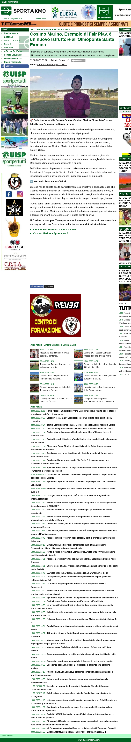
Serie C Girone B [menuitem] (12, 40)
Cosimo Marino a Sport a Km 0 (50, 233)
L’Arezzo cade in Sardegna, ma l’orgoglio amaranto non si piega (77, 573)
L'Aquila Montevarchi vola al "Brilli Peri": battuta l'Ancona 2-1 (76, 732)
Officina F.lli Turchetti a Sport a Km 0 (54, 229)
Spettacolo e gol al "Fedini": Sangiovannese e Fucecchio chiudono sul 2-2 (82, 598)
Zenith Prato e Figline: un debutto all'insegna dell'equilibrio (75, 601)
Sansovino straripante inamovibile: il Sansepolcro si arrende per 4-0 (80, 661)
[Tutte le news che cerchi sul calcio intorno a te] (23, 11)
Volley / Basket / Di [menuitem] (13, 58)
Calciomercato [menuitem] (11, 33)
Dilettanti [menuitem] (8, 47)
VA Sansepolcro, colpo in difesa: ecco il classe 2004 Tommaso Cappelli (81, 728)
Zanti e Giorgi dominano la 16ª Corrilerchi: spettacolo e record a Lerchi (81, 425)
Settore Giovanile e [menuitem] (13, 55)
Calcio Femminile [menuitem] (12, 62)
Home (5, 29)
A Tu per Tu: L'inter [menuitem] (13, 51)
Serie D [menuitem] (7, 44)
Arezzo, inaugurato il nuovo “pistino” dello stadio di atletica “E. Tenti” (80, 428)
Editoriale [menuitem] (8, 37)
